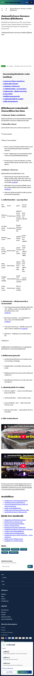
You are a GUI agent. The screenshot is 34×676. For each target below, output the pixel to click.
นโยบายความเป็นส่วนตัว (7, 668)
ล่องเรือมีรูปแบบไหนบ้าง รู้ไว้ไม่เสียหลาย (14, 502)
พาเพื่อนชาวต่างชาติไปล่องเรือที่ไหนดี (14, 531)
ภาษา (2, 574)
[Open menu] (2, 2)
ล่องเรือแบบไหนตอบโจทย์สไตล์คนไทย (14, 533)
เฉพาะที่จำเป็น (9, 672)
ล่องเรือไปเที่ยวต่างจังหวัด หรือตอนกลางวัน (15, 512)
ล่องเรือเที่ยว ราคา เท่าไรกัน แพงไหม (13, 541)
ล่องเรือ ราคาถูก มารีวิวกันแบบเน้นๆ (13, 539)
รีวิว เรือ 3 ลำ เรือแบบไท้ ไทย (11, 526)
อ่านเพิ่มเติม (15, 182)
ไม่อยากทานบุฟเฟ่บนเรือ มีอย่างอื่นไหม (14, 524)
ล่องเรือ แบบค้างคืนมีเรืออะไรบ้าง (12, 508)
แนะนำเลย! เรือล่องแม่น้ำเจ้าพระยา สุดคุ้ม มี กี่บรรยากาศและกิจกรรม (16, 505)
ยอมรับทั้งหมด (24, 672)
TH (31, 2)
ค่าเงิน (2, 581)
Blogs (6, 9)
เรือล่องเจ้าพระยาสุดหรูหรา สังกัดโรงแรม (15, 527)
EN (27, 2)
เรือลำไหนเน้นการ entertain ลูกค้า (13, 522)
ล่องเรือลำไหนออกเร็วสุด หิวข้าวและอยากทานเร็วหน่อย (18, 529)
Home (2, 9)
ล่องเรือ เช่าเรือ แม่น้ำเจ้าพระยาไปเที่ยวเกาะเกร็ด (16, 510)
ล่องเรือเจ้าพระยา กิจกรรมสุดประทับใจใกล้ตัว (16, 501)
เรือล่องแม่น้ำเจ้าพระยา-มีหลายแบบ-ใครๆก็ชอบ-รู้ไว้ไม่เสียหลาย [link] (21, 9)
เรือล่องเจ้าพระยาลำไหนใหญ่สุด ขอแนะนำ (15, 520)
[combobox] (17, 577)
